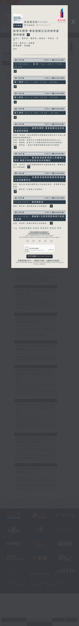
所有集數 (18, 25)
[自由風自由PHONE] (15, 71)
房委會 (36, 228)
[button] (16, 60)
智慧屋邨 (44, 228)
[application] (39, 60)
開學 (59, 228)
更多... (16, 49)
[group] (52, 60)
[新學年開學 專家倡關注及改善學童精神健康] (28, 34)
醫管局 (53, 228)
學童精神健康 (25, 228)
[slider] (59, 60)
